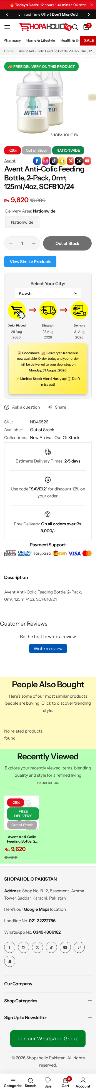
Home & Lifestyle (40, 40)
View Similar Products (30, 261)
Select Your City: (48, 283)
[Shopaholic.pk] (45, 27)
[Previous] (7, 14)
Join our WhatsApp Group (48, 1037)
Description (16, 577)
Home (9, 51)
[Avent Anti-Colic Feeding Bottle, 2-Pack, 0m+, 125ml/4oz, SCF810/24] (20, 812)
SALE (89, 40)
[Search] (75, 27)
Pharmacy (12, 40)
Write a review (48, 648)
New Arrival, (42, 437)
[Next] (89, 14)
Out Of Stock (66, 437)
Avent (10, 160)
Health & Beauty (74, 40)
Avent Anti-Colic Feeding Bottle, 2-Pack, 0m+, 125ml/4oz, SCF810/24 (21, 837)
